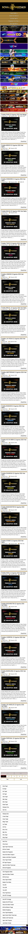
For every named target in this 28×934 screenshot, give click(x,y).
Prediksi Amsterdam (7, 376)
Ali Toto (4, 827)
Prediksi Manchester (7, 511)
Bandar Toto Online (7, 882)
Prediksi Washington (7, 608)
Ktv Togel (5, 791)
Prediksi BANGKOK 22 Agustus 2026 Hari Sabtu (12, 406)
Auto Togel (5, 796)
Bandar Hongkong (7, 910)
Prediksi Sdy (21, 543)
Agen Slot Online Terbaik (8, 874)
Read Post (23, 141)
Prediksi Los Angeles (7, 709)
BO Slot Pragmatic (7, 867)
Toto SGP (5, 887)
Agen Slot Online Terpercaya (9, 865)
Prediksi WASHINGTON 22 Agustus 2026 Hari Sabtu (12, 604)
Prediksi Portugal (6, 742)
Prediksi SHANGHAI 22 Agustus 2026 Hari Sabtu (13, 474)
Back (21, 773)
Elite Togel (5, 802)
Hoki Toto (5, 841)
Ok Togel (5, 794)
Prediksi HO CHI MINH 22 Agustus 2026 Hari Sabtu (13, 440)
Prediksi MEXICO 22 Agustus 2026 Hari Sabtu (12, 146)
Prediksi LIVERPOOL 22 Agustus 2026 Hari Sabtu (13, 638)
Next (7, 779)
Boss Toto (5, 829)
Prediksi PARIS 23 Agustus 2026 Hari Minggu (14, 114)
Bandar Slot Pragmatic (8, 852)
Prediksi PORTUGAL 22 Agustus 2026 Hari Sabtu (13, 739)
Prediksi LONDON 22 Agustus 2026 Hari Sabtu (12, 275)
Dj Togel (4, 788)
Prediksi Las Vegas (6, 343)
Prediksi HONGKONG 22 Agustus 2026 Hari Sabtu (13, 179)
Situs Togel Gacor (7, 892)
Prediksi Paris (22, 116)
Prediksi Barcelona (6, 675)
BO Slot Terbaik (6, 849)
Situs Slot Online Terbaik (8, 904)
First (7, 773)
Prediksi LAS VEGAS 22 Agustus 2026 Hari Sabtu (13, 339)
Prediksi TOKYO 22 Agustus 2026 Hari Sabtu (13, 243)
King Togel (5, 837)
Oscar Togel (5, 819)
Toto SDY (5, 890)
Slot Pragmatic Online (7, 871)
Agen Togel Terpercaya (8, 846)
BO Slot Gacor (6, 877)
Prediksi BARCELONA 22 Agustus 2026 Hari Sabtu (13, 671)
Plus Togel (5, 834)
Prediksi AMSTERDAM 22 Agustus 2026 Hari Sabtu (13, 373)
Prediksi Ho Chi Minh (7, 444)
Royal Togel (5, 804)
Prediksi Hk (21, 182)
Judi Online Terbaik (7, 923)
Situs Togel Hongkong (8, 912)
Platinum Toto (6, 807)
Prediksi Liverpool (6, 641)
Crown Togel (5, 816)
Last (21, 779)
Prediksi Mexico (6, 149)
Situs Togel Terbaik (7, 859)
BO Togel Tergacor (7, 862)
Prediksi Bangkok (6, 410)
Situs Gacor (5, 844)
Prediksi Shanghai (6, 477)
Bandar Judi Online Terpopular (9, 857)
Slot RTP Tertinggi (7, 895)
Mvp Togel (5, 799)
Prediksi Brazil (22, 309)
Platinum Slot (6, 813)
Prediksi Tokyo (22, 244)
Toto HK (4, 885)
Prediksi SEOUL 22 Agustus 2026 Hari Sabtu (13, 573)
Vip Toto (4, 809)
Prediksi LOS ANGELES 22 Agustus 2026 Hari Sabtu (12, 705)
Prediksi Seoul (22, 574)
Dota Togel (5, 786)
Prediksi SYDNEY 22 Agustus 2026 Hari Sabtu (12, 541)
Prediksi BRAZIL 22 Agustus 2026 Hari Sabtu (13, 308)
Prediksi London (6, 278)
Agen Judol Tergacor (7, 920)
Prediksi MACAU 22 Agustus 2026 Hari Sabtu (14, 211)
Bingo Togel (5, 821)
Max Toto (5, 832)
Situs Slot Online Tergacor (8, 854)
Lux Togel (5, 824)
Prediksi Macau (6, 214)
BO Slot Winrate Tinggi (8, 907)
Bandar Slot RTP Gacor (8, 902)
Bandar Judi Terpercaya (8, 917)
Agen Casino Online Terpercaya (9, 915)
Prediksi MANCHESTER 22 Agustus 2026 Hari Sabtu (12, 507)
